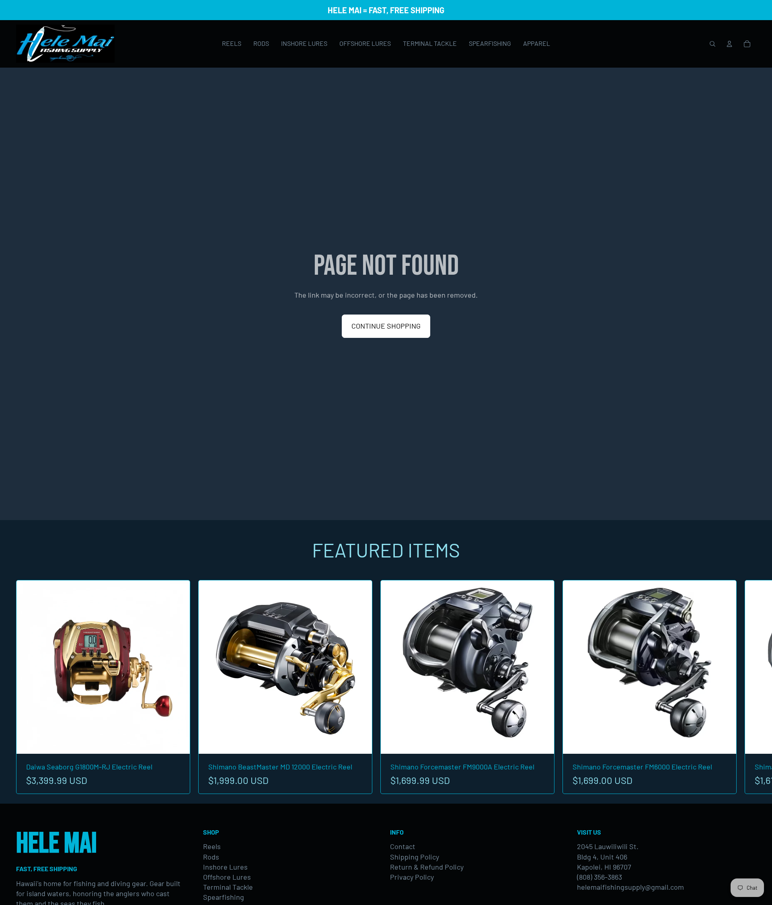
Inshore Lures (225, 866)
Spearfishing (223, 897)
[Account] (729, 44)
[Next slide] (747, 687)
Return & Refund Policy (427, 866)
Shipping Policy (414, 856)
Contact (402, 846)
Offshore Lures (227, 876)
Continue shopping (386, 325)
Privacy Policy (412, 876)
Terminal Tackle (228, 886)
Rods (211, 856)
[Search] (712, 44)
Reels (212, 846)
